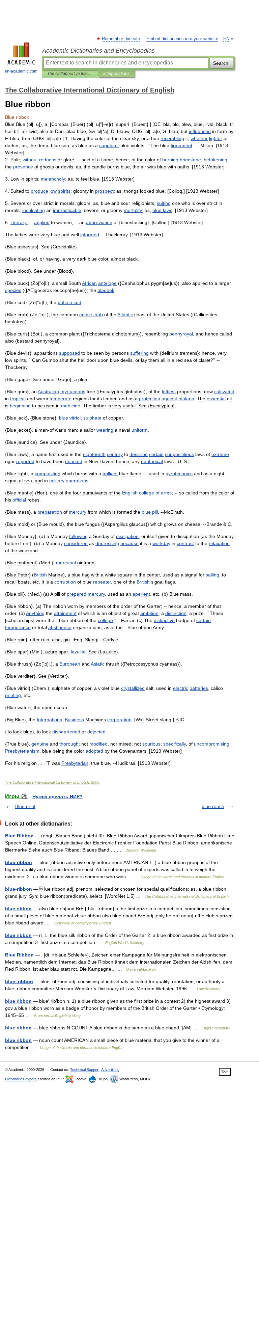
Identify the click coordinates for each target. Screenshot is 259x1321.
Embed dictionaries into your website (182, 38)
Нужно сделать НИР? (57, 796)
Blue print (25, 806)
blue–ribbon (19, 981)
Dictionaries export (20, 1079)
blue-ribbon (18, 862)
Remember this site (121, 38)
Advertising (110, 1070)
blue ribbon (18, 908)
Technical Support (84, 1070)
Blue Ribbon (19, 835)
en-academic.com (21, 71)
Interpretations (116, 73)
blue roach (213, 806)
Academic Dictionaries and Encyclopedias (98, 50)
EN (226, 38)
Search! (221, 63)
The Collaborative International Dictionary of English (70, 73)
